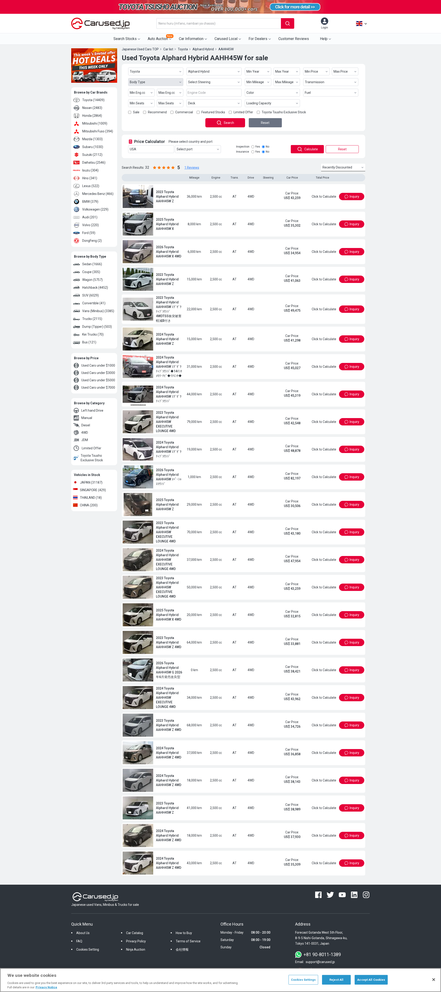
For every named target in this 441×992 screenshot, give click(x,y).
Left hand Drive (92, 410)
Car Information (191, 39)
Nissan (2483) (92, 108)
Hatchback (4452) (95, 287)
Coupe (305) (91, 272)
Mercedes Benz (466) (97, 194)
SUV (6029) (90, 295)
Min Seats (137, 103)
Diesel (85, 425)
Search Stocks (125, 39)
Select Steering (199, 82)
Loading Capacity (258, 103)
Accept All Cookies (371, 979)
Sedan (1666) (92, 264)
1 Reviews (191, 167)
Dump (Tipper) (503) (97, 326)
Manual (86, 418)
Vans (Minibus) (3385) (98, 311)
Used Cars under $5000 (98, 380)
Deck (191, 103)
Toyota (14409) (93, 100)
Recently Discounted (337, 167)
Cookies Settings (303, 979)
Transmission (314, 82)
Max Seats (166, 103)
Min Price (311, 71)
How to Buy (184, 947)
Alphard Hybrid (198, 71)
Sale (136, 112)
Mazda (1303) (92, 139)
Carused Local (226, 39)
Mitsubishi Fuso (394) (97, 131)
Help (324, 39)
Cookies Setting (87, 964)
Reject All (336, 979)
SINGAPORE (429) (93, 490)
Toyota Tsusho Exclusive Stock (92, 458)
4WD (84, 432)
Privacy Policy (136, 956)
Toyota (135, 71)
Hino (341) (89, 178)
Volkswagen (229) (95, 209)
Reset (265, 123)
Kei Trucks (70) (93, 334)
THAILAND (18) (91, 497)
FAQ (79, 956)
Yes (257, 146)
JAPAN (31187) (91, 482)
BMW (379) (90, 201)
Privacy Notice (46, 987)
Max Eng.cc (166, 92)
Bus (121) (89, 342)
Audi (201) (89, 217)
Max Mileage (284, 82)
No (267, 146)
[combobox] (218, 23)
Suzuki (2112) (92, 155)
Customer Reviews (293, 39)
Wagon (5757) (92, 280)
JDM (84, 440)
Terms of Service (188, 956)
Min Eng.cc (137, 92)
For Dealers (258, 39)
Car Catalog (134, 947)
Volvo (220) (90, 225)
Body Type (137, 82)
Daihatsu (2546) (93, 162)
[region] (220, 980)
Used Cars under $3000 (98, 373)
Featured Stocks (213, 112)
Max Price (341, 71)
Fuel (308, 92)
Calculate (311, 149)
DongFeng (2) (92, 240)
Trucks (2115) (92, 319)
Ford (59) (88, 233)
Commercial (184, 112)
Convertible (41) (93, 303)
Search (229, 123)
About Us (83, 947)
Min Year (252, 71)
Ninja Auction (135, 964)
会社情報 (182, 964)
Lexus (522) (90, 186)
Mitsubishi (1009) (94, 123)
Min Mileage (255, 82)
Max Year (282, 71)
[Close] (434, 980)
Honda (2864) (92, 115)
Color (250, 92)
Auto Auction (160, 37)
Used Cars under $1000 (98, 365)
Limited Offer (91, 448)
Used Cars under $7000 (98, 387)
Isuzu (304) (90, 170)
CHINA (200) (89, 505)
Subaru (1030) (92, 147)
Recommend (157, 112)
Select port (184, 149)
